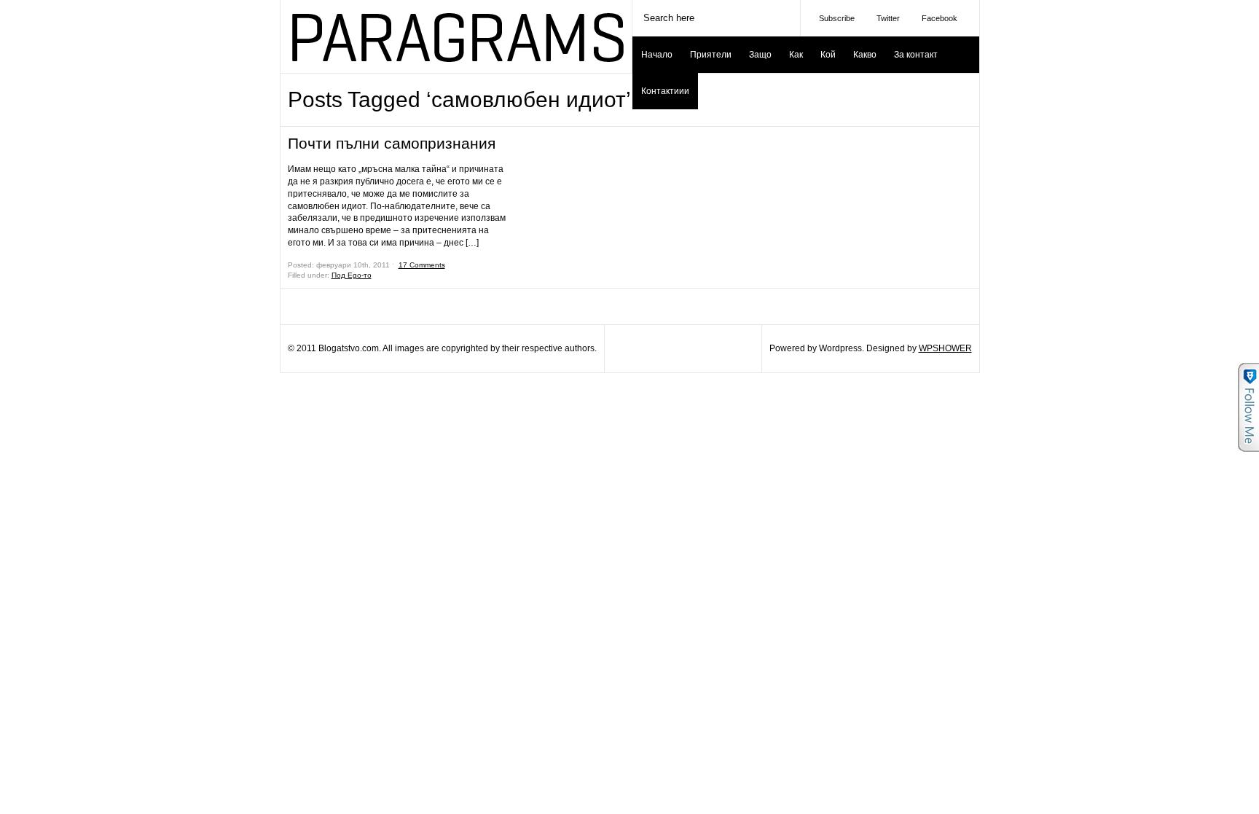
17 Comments (422, 265)
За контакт (916, 55)
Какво (864, 55)
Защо (760, 55)
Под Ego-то (352, 275)
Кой (828, 55)
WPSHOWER (945, 348)
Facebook (939, 18)
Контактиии (665, 91)
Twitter (888, 18)
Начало (656, 55)
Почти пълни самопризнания (391, 143)
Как (796, 55)
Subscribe (837, 18)
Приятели (711, 55)
